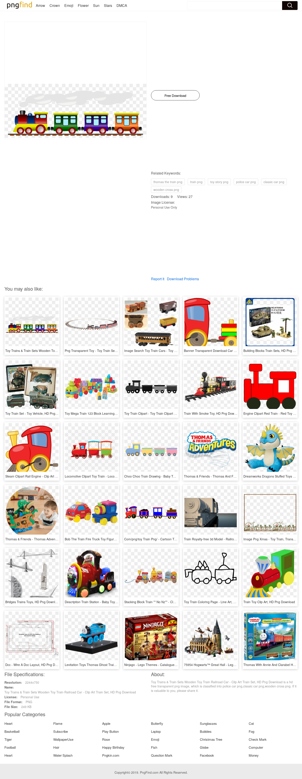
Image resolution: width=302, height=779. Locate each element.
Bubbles (206, 731)
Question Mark (161, 755)
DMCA (122, 5)
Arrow (40, 5)
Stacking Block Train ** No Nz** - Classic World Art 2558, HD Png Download (176, 602)
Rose (106, 739)
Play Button (110, 731)
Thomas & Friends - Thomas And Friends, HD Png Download (227, 476)
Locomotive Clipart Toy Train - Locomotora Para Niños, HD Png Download (116, 476)
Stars (108, 5)
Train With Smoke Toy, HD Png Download (213, 413)
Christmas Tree (211, 739)
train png (196, 182)
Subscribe (60, 731)
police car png (246, 182)
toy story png (219, 182)
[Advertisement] (75, 53)
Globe (204, 747)
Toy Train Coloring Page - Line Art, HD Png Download (221, 602)
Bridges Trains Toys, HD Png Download (32, 602)
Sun (96, 5)
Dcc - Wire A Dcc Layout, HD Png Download (36, 664)
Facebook (207, 755)
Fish (154, 747)
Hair (56, 747)
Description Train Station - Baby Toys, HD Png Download (104, 602)
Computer (256, 747)
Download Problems (183, 278)
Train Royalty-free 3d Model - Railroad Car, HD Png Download (227, 539)
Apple (106, 723)
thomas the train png (167, 182)
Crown (55, 5)
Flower (83, 5)
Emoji (68, 5)
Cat (251, 723)
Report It (157, 278)
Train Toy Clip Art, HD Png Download (269, 602)
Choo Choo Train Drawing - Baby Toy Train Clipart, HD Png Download (173, 476)
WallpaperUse (63, 739)
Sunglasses (208, 723)
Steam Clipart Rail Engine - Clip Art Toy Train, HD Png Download (50, 476)
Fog (251, 731)
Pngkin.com (110, 755)
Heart (8, 723)
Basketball (11, 731)
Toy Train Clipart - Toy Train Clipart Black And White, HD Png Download (174, 413)
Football (10, 747)
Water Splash (63, 755)
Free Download (175, 95)
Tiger (8, 739)
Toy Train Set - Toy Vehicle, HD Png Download (37, 413)
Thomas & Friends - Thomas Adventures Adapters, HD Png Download (54, 539)
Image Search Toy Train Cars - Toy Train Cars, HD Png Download (170, 350)
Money (254, 755)
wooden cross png (166, 189)
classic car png (274, 182)
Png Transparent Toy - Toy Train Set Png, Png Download (104, 350)
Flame (57, 723)
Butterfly (157, 723)
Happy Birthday (113, 747)
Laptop (156, 731)
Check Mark (258, 739)
